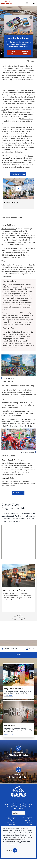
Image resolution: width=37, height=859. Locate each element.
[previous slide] (15, 617)
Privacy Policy (16, 839)
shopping (11, 112)
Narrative (30, 394)
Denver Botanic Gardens (11, 332)
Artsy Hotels (9, 725)
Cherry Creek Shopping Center (16, 128)
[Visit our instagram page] (12, 805)
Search (18, 655)
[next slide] (22, 617)
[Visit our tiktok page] (30, 805)
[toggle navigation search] (33, 3)
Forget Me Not (28, 248)
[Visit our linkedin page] (16, 805)
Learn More (8, 695)
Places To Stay (11, 822)
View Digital (13, 52)
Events (13, 821)
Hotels (4, 261)
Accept (9, 850)
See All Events (18, 493)
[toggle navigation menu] (27, 3)
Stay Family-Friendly (13, 688)
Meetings (29, 822)
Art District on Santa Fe (15, 590)
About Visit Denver (27, 817)
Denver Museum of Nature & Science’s (17, 157)
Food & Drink (11, 824)
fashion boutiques (26, 119)
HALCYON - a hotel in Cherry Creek (16, 426)
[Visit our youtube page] (21, 805)
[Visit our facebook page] (7, 805)
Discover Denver (10, 817)
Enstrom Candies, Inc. (13, 255)
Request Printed (25, 52)
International (28, 821)
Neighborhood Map (18, 174)
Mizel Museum (19, 300)
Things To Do (11, 819)
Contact (30, 819)
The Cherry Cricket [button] (8, 229)
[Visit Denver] (7, 3)
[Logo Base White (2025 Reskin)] (18, 791)
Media (30, 824)
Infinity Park (11, 407)
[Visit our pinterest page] (25, 805)
